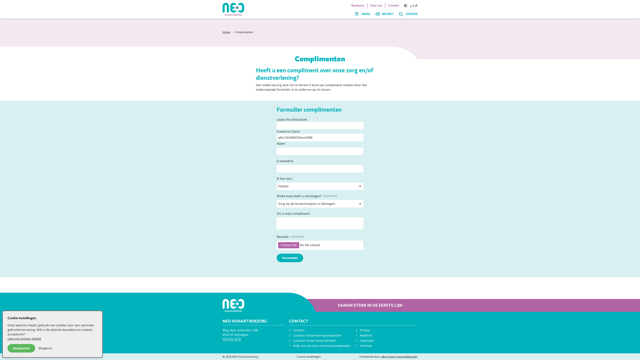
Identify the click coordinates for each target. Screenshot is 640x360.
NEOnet (388, 14)
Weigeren (45, 348)
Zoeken (412, 14)
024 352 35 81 (232, 339)
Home (226, 32)
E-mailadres (285, 161)
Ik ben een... (285, 178)
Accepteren (21, 348)
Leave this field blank (292, 120)
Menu (366, 14)
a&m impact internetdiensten (399, 356)
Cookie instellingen (309, 356)
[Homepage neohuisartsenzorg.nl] (235, 9)
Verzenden (290, 258)
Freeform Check (288, 132)
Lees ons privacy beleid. (25, 339)
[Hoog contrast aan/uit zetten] (406, 5)
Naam (281, 144)
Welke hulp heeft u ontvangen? (299, 196)
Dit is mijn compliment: (293, 214)
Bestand (282, 237)
